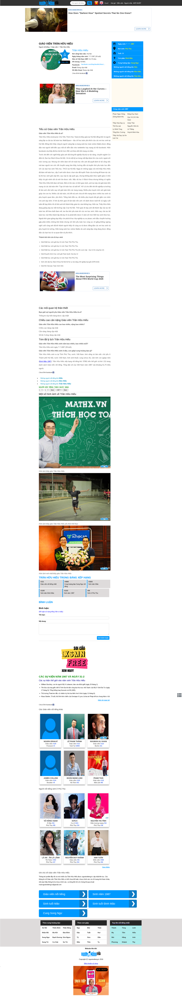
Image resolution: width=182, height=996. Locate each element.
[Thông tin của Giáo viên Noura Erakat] (50, 738)
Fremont (51, 746)
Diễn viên (120, 3)
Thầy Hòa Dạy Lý (119, 123)
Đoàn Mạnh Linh (74, 778)
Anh (133, 937)
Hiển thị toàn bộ (104, 700)
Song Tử (45, 942)
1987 (132, 44)
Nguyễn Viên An (133, 126)
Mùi (88, 928)
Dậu (78, 932)
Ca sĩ (106, 3)
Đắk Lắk (98, 782)
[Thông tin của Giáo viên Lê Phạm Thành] (74, 738)
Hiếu (134, 932)
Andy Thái (130, 123)
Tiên (123, 932)
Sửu (88, 937)
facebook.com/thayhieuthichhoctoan (93, 64)
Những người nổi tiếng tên (51, 378)
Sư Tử (65, 942)
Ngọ (78, 928)
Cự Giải (55, 942)
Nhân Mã (45, 932)
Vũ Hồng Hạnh (51, 821)
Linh (134, 928)
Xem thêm (106, 867)
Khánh (124, 942)
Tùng (124, 928)
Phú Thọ (50, 825)
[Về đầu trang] (179, 993)
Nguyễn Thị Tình (98, 821)
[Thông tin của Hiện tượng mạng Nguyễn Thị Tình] (98, 818)
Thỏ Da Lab (117, 126)
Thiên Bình (56, 928)
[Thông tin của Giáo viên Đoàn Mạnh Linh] (74, 775)
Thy (133, 942)
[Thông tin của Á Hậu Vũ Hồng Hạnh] (50, 818)
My (113, 932)
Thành (114, 928)
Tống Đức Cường (119, 132)
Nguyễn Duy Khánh (74, 858)
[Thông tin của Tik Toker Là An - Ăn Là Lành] (50, 855)
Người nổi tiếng (44, 47)
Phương (115, 942)
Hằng (124, 937)
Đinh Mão (129, 58)
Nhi (113, 937)
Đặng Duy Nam (132, 114)
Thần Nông (67, 928)
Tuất (88, 932)
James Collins (51, 778)
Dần (99, 937)
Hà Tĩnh (74, 782)
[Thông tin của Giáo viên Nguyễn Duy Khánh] (74, 855)
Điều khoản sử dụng (91, 963)
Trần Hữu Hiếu (65, 47)
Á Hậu (50, 823)
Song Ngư (135, 63)
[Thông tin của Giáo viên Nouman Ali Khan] (98, 738)
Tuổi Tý (75, 746)
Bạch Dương (57, 937)
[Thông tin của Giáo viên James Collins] (50, 775)
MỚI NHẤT (137, 3)
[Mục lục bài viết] (179, 695)
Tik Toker (51, 860)
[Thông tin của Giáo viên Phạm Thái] (98, 775)
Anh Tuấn (98, 858)
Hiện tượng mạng (98, 823)
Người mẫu (128, 3)
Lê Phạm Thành (74, 741)
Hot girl (113, 3)
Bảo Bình (66, 932)
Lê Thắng (130, 129)
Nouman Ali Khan (98, 741)
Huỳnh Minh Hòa (133, 132)
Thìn (88, 942)
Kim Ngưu (66, 937)
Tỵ (98, 942)
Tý (78, 937)
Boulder (51, 782)
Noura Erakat (51, 741)
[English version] (101, 4)
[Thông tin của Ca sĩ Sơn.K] (74, 818)
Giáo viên (54, 47)
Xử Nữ (44, 928)
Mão (78, 942)
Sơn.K (75, 821)
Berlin (98, 746)
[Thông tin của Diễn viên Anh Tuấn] (98, 855)
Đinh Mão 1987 (45, 361)
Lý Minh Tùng (117, 129)
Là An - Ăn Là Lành (51, 858)
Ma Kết (55, 932)
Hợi (99, 932)
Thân (99, 928)
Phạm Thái (98, 778)
